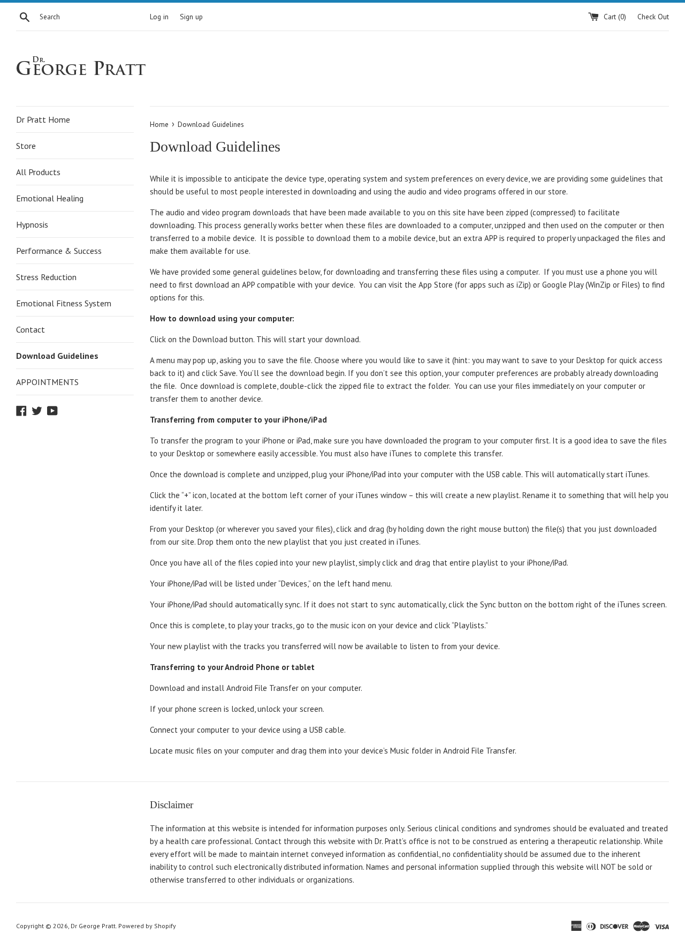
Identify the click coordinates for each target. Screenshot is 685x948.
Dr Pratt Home (43, 119)
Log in (159, 16)
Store (26, 145)
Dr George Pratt (93, 926)
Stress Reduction (46, 277)
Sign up (191, 16)
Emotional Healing (49, 198)
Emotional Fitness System (63, 303)
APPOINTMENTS (47, 382)
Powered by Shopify (147, 926)
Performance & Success (59, 250)
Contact (30, 329)
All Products (38, 172)
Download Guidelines (57, 355)
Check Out (653, 16)
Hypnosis (32, 224)
